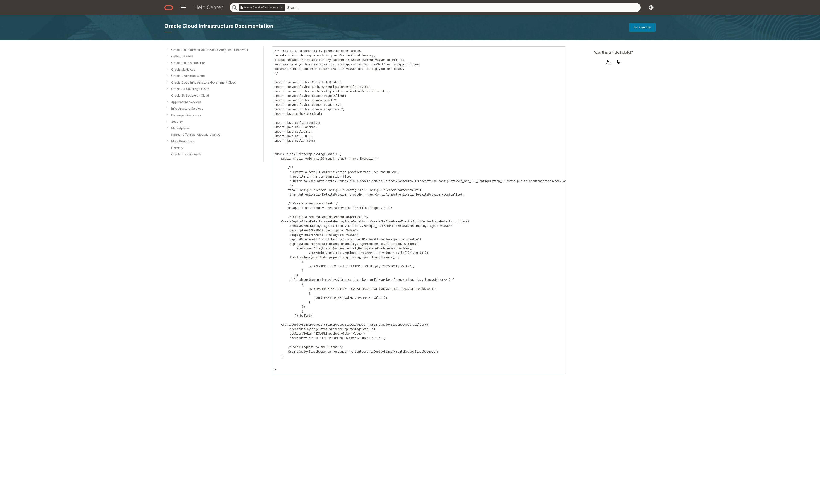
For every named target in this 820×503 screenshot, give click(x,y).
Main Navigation (183, 7)
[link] (262, 7)
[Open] (167, 48)
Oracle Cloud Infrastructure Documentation (218, 26)
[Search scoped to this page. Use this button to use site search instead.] (281, 7)
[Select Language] (651, 7)
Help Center (208, 7)
